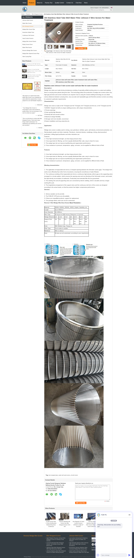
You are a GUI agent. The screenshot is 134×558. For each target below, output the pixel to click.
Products (31, 2)
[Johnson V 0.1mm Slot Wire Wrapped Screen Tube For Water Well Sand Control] (24, 70)
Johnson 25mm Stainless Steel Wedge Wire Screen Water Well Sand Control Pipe (92, 524)
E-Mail (93, 547)
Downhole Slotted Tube (28, 32)
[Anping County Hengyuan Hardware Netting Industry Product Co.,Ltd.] (25, 9)
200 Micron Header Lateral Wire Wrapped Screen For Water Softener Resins (34, 76)
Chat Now (79, 2)
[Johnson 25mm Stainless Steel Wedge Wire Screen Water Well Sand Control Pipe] (92, 516)
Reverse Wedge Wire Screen (29, 50)
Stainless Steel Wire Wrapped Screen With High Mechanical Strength (55, 548)
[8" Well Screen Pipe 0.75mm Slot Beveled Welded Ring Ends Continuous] (51, 516)
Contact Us (69, 2)
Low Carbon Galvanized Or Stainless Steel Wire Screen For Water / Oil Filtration (78, 539)
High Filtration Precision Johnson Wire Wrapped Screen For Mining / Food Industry (55, 539)
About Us (39, 2)
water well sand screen (64, 475)
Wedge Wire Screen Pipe (28, 29)
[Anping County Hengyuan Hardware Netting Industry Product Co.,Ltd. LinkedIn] (93, 544)
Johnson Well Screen (27, 20)
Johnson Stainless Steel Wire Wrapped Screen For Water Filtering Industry (56, 551)
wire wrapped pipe (53, 475)
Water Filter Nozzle (27, 47)
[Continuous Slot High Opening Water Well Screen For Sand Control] (24, 65)
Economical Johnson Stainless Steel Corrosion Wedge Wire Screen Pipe (78, 548)
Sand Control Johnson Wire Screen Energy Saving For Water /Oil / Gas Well (79, 551)
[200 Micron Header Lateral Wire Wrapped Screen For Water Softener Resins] (24, 76)
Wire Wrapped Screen (37, 14)
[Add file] (98, 555)
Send (94, 541)
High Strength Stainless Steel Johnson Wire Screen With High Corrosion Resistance (78, 544)
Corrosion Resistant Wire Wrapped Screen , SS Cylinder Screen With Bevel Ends (55, 544)
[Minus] (129, 515)
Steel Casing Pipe (26, 56)
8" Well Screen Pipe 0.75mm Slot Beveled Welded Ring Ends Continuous (51, 524)
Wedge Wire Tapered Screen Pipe (30, 53)
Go (111, 10)
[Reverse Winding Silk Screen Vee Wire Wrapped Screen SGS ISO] (64, 516)
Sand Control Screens (27, 38)
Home (24, 2)
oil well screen (74, 475)
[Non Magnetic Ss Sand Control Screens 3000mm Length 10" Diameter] (78, 516)
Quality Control (59, 2)
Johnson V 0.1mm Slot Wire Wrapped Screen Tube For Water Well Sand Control (34, 71)
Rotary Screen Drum (27, 44)
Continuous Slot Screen (28, 35)
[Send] (129, 555)
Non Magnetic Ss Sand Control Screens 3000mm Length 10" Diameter (78, 524)
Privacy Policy (27, 556)
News (86, 2)
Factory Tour (48, 2)
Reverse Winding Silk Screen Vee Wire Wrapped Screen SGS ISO (64, 524)
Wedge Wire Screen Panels (29, 41)
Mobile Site (95, 549)
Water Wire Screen (27, 23)
